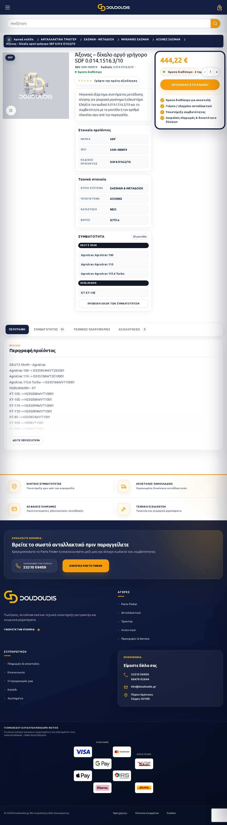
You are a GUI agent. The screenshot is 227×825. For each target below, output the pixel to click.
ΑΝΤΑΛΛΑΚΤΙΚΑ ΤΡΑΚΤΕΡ (58, 39)
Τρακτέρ (127, 621)
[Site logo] (113, 7)
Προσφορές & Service (135, 638)
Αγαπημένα (15, 698)
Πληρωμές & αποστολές (23, 663)
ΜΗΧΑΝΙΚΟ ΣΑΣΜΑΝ (135, 39)
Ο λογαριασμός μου (20, 681)
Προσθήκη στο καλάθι (190, 84)
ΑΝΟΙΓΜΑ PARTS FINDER (85, 565)
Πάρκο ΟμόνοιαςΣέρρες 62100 (142, 696)
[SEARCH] (215, 24)
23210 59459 (140, 674)
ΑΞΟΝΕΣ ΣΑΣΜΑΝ (168, 39)
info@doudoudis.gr (143, 686)
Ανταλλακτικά (131, 612)
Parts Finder (129, 604)
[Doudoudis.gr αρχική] (30, 597)
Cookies (171, 813)
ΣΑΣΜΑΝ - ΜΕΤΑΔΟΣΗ (99, 39)
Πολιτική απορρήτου (147, 813)
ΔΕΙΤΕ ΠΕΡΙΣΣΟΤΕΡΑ (26, 440)
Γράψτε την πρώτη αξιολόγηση (115, 80)
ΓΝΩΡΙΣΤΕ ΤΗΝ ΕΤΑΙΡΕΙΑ (22, 629)
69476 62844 (140, 679)
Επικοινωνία (16, 672)
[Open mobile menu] (7, 7)
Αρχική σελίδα (23, 39)
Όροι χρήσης (120, 813)
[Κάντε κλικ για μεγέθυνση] (11, 111)
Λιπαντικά (128, 630)
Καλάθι (12, 689)
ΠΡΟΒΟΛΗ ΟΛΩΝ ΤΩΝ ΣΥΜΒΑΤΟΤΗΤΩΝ (113, 303)
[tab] (17, 329)
